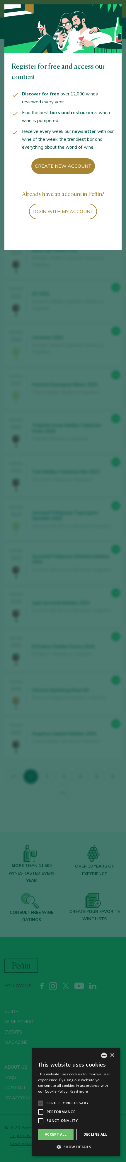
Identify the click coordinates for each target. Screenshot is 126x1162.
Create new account (63, 166)
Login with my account (63, 211)
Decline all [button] (95, 1134)
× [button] (112, 1055)
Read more (78, 1091)
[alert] (76, 1102)
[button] (76, 1147)
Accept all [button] (56, 1134)
